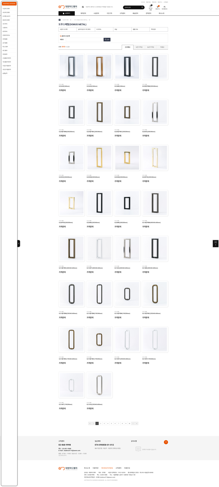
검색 (108, 39)
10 (129, 423)
